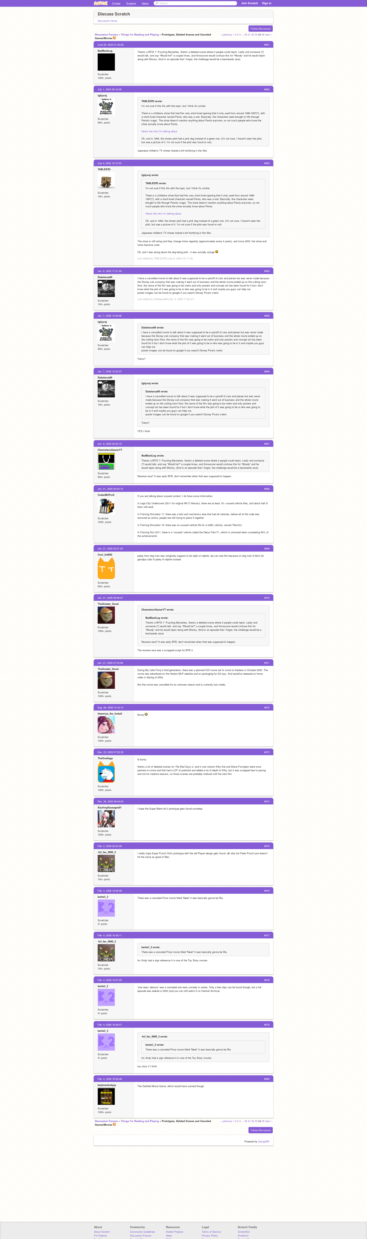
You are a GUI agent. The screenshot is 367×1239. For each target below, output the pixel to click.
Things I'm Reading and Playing (140, 34)
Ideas (145, 3)
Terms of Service (211, 1231)
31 (249, 34)
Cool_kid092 (105, 554)
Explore (131, 3)
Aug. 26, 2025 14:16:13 (110, 707)
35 (263, 34)
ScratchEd (243, 1231)
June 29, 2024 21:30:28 (110, 44)
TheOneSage (105, 758)
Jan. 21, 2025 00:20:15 (110, 488)
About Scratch (102, 1231)
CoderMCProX (106, 495)
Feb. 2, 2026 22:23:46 (109, 846)
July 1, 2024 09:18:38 (109, 89)
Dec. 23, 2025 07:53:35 (110, 752)
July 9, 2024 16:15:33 (109, 163)
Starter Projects (174, 1231)
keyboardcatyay (107, 1085)
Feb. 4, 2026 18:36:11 (109, 935)
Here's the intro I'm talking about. (159, 131)
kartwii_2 (103, 897)
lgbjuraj (102, 95)
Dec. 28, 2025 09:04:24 (110, 801)
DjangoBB (263, 1141)
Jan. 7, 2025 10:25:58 (109, 315)
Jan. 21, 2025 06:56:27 (110, 597)
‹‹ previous (226, 34)
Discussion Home (107, 21)
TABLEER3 (104, 169)
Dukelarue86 (105, 277)
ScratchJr (243, 1235)
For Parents (100, 1235)
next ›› (268, 34)
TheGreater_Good (108, 604)
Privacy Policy (210, 1235)
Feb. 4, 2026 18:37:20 (109, 980)
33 (256, 34)
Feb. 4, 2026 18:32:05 (109, 890)
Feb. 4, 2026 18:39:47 (109, 1024)
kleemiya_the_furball (110, 713)
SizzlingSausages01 (110, 807)
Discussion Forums (106, 34)
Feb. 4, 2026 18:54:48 (109, 1079)
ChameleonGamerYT (110, 450)
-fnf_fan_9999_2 (107, 852)
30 (245, 34)
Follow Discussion (261, 28)
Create (116, 3)
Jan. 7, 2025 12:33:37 (109, 371)
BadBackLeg (105, 50)
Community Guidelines (142, 1231)
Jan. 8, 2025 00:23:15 (109, 443)
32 (252, 34)
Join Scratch (249, 3)
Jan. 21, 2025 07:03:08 (110, 663)
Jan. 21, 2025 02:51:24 (110, 548)
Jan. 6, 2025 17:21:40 (109, 271)
